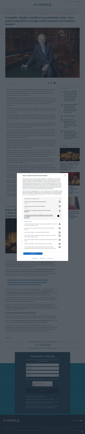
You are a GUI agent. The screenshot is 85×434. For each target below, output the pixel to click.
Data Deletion (35, 258)
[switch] (59, 202)
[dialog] (42, 217)
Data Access (42, 258)
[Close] (65, 175)
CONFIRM (32, 253)
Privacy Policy (50, 258)
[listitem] (42, 198)
